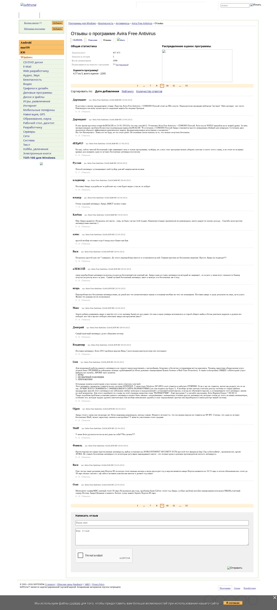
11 (174, 86)
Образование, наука (37, 118)
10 (167, 86)
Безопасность (32, 79)
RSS (201, 5)
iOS (23, 52)
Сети (26, 136)
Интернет (30, 105)
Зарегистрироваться (170, 5)
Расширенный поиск (231, 9)
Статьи (49, 15)
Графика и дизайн (35, 88)
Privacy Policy (98, 584)
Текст (26, 144)
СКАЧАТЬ (77, 40)
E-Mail (27, 66)
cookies (75, 603)
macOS (25, 47)
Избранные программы (34, 29)
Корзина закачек (31, 23)
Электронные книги (37, 153)
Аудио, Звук (31, 75)
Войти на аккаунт (148, 5)
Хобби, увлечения (35, 149)
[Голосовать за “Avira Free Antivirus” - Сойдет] (87, 79)
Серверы (29, 131)
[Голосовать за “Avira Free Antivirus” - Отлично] (98, 79)
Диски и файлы (33, 97)
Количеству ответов (149, 91)
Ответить (86, 111)
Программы (30, 15)
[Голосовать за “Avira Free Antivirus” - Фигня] (76, 79)
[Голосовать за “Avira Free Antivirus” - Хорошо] (93, 79)
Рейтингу (128, 91)
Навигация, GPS (34, 114)
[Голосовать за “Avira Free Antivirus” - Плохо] (81, 79)
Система (28, 140)
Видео (27, 84)
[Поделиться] (121, 40)
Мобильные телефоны (39, 110)
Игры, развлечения (36, 101)
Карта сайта (189, 5)
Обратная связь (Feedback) (69, 584)
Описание (92, 40)
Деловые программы (37, 92)
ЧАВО (87, 584)
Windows (26, 57)
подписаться (122, 64)
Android (26, 42)
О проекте (50, 584)
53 (186, 86)
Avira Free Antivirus (136, 33)
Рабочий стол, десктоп (38, 123)
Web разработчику (36, 71)
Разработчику (32, 127)
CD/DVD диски (33, 62)
